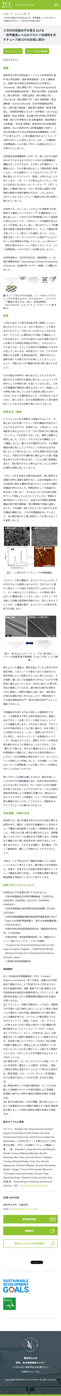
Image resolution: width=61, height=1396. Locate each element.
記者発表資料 (30, 1219)
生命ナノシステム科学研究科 (29, 1243)
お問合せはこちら (30, 1371)
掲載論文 (29, 1230)
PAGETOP (52, 1388)
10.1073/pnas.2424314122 (34, 1185)
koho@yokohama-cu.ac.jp (23, 1208)
